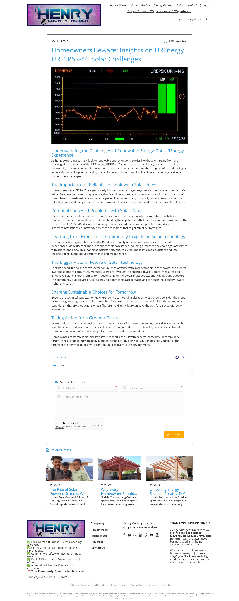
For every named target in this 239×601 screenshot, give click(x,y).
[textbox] (159, 8)
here (132, 598)
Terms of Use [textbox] (100, 535)
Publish (175, 435)
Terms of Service (150, 585)
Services (61, 357)
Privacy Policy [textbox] (100, 529)
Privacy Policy (165, 585)
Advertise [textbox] (97, 541)
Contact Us (136, 585)
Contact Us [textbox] (98, 547)
